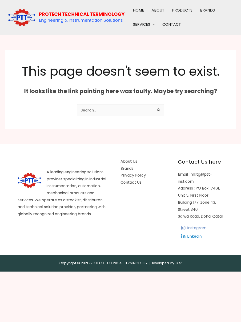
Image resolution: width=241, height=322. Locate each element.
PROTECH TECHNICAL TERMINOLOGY (82, 14)
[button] (152, 24)
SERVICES (141, 24)
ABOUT (158, 10)
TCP (178, 263)
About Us (128, 161)
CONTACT (171, 24)
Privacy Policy (133, 175)
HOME (138, 10)
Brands (126, 168)
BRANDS (207, 10)
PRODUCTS (182, 10)
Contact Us (130, 182)
